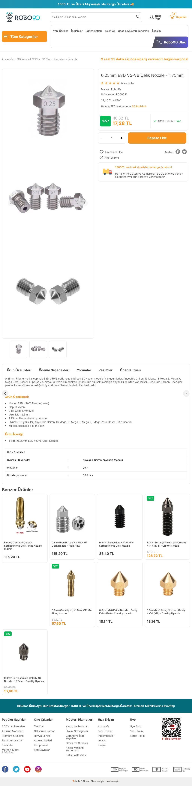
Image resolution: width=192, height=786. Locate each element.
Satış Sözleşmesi (76, 755)
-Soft (76, 781)
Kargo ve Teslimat (77, 726)
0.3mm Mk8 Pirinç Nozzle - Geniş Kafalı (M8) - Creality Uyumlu (166, 612)
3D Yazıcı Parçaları (13, 726)
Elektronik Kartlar (12, 740)
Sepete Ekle (157, 138)
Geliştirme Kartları (44, 731)
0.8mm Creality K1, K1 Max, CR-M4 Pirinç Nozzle (72, 612)
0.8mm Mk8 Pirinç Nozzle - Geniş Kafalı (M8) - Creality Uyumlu (118, 612)
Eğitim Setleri (94, 31)
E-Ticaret (85, 781)
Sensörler (7, 745)
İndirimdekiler (106, 735)
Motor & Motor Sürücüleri (10, 751)
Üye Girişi (135, 726)
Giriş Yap (158, 17)
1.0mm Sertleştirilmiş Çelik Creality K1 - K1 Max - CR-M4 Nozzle (166, 544)
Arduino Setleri (43, 740)
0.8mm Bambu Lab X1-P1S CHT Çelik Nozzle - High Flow (69, 544)
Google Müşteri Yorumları (133, 31)
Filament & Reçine (13, 735)
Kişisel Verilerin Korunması (75, 749)
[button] (178, 152)
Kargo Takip (137, 735)
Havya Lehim (42, 735)
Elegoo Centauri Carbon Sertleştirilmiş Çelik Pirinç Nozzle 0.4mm (23, 545)
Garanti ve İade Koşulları (75, 737)
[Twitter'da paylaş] (184, 152)
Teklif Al (110, 31)
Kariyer (102, 745)
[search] (137, 17)
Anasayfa (103, 726)
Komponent (41, 745)
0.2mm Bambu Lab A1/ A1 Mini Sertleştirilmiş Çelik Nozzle (116, 544)
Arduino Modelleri (12, 731)
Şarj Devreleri (42, 749)
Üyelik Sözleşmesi (77, 731)
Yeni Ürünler (60, 31)
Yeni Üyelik (136, 731)
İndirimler (76, 31)
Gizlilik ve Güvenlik (77, 743)
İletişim (156, 31)
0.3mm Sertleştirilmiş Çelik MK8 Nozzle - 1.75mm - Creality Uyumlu (24, 679)
